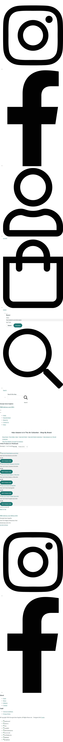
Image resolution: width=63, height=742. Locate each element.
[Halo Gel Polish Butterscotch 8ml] (9, 453)
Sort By (15, 446)
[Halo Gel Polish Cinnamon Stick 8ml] (9, 464)
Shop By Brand (7, 417)
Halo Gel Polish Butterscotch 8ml (8, 455)
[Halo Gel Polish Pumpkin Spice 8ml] (9, 496)
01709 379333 (4, 525)
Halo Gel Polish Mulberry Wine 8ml (9, 477)
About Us (5, 420)
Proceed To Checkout (17, 441)
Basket (10, 325)
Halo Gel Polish (23, 437)
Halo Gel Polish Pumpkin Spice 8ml (8, 498)
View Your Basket (6, 441)
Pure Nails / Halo (13, 437)
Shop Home (5, 437)
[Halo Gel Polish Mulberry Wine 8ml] (9, 474)
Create (42, 717)
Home (4, 415)
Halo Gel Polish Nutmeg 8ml (7, 488)
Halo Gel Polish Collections (35, 437)
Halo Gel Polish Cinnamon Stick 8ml (9, 466)
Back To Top (3, 509)
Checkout (18, 325)
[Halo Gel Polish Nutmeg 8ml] (8, 485)
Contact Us (6, 422)
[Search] (26, 397)
